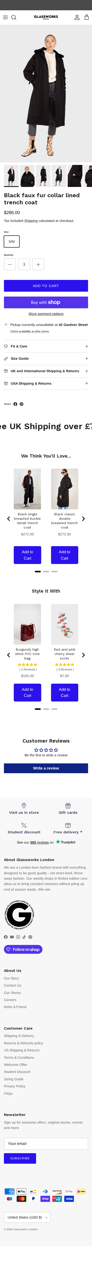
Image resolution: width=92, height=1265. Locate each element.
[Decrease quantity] (10, 264)
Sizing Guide (14, 1079)
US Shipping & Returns (21, 1050)
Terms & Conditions (19, 1057)
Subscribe (20, 1158)
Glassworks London (25, 1229)
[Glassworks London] (46, 17)
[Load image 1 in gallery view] (46, 93)
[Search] (16, 17)
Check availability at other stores (29, 331)
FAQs (8, 1093)
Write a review (46, 768)
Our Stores (12, 993)
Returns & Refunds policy (23, 1043)
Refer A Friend (15, 1007)
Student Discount (17, 1072)
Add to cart (46, 286)
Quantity (8, 255)
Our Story (11, 978)
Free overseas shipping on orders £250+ (46, 5)
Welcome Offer (15, 1065)
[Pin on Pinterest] (21, 404)
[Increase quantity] (38, 264)
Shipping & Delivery (19, 1036)
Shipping (31, 221)
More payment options (46, 314)
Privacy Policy (14, 1086)
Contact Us (12, 985)
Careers (10, 1000)
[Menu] (5, 17)
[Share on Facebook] (15, 404)
